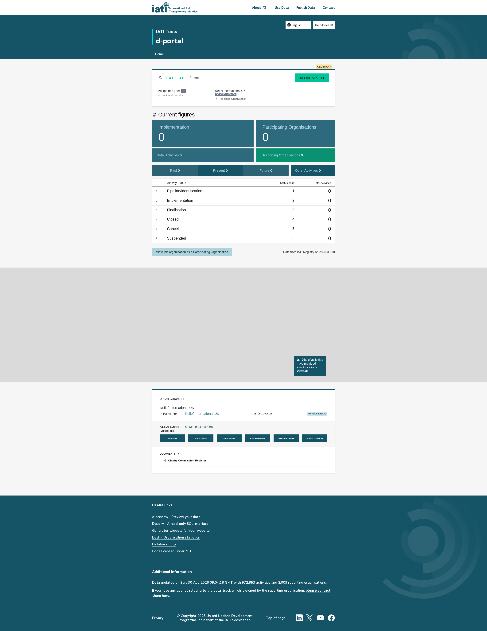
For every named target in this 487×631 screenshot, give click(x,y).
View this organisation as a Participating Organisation (192, 252)
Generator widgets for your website (181, 530)
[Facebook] (331, 617)
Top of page (276, 618)
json (201, 438)
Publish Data (305, 8)
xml (172, 438)
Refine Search (312, 78)
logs (229, 438)
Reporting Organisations (283, 155)
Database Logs (164, 544)
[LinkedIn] (299, 617)
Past (175, 170)
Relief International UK (202, 414)
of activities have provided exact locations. (310, 365)
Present (220, 170)
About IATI (259, 8)
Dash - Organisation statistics (176, 537)
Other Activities (308, 170)
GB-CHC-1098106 (199, 427)
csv (314, 438)
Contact (329, 8)
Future (265, 170)
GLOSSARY (324, 66)
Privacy (157, 618)
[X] (309, 617)
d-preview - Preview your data (176, 517)
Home (159, 54)
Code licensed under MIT (172, 551)
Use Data (282, 8)
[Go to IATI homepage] (174, 7)
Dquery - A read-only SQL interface (180, 523)
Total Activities (169, 155)
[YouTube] (320, 617)
